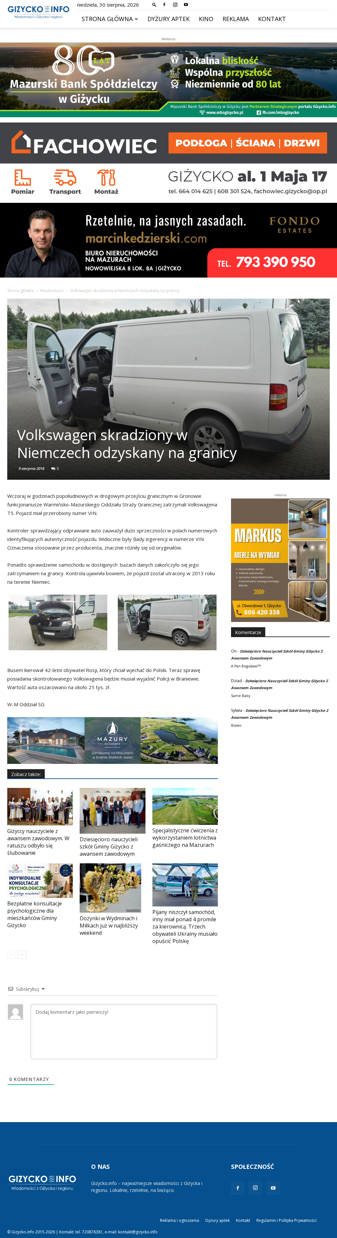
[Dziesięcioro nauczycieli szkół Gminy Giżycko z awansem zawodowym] (112, 811)
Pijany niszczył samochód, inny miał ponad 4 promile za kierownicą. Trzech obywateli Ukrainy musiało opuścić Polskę (185, 926)
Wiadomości (52, 290)
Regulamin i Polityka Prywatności (286, 1220)
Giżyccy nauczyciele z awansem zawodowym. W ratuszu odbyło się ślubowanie (38, 841)
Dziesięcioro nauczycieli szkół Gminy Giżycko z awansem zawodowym (109, 846)
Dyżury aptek (168, 19)
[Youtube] (186, 4)
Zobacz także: (26, 774)
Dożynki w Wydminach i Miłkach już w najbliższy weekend (109, 925)
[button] (154, 4)
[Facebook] (164, 4)
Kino (206, 19)
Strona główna (107, 19)
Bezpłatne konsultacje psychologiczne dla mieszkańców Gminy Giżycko (34, 914)
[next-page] (22, 955)
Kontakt (272, 19)
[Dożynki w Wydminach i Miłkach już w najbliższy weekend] (112, 888)
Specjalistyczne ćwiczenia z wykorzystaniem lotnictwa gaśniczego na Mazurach (185, 837)
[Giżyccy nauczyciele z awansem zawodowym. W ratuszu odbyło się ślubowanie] (40, 806)
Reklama (235, 19)
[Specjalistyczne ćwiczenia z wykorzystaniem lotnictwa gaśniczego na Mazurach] (185, 806)
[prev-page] (11, 955)
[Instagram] (175, 4)
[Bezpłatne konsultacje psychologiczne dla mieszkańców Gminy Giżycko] (40, 880)
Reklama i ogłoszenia (179, 1220)
